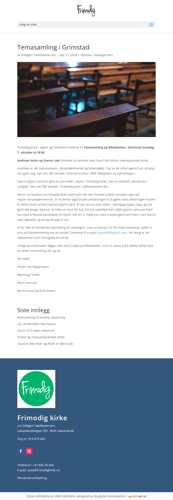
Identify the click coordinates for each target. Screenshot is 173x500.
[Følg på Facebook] (20, 451)
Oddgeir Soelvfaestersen (38, 55)
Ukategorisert (103, 55)
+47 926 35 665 (43, 465)
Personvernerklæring (32, 478)
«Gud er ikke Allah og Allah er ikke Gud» (45, 344)
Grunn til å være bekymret (35, 330)
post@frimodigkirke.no (44, 470)
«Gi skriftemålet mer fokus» (36, 324)
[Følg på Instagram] (29, 451)
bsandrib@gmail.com (112, 233)
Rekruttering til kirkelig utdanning (41, 317)
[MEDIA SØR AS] (137, 496)
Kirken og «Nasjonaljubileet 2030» (41, 337)
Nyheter (86, 55)
